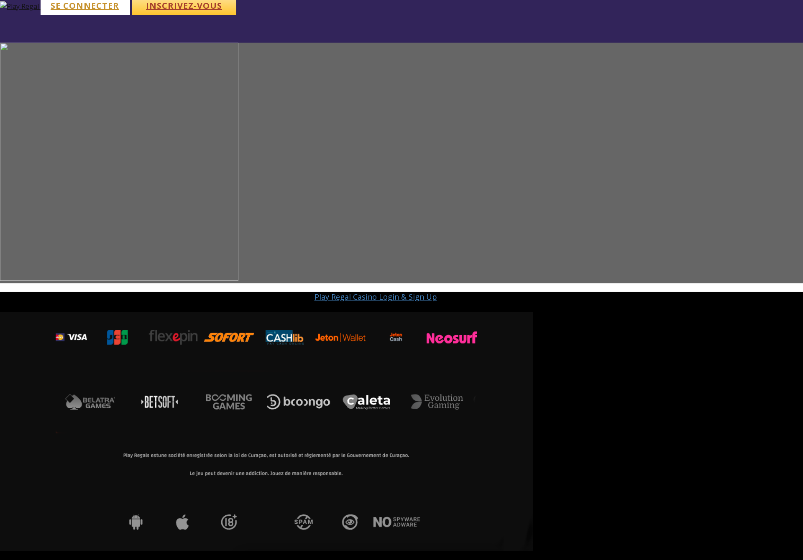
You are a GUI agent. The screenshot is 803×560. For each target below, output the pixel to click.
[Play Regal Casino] (20, 6)
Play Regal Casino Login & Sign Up (376, 297)
